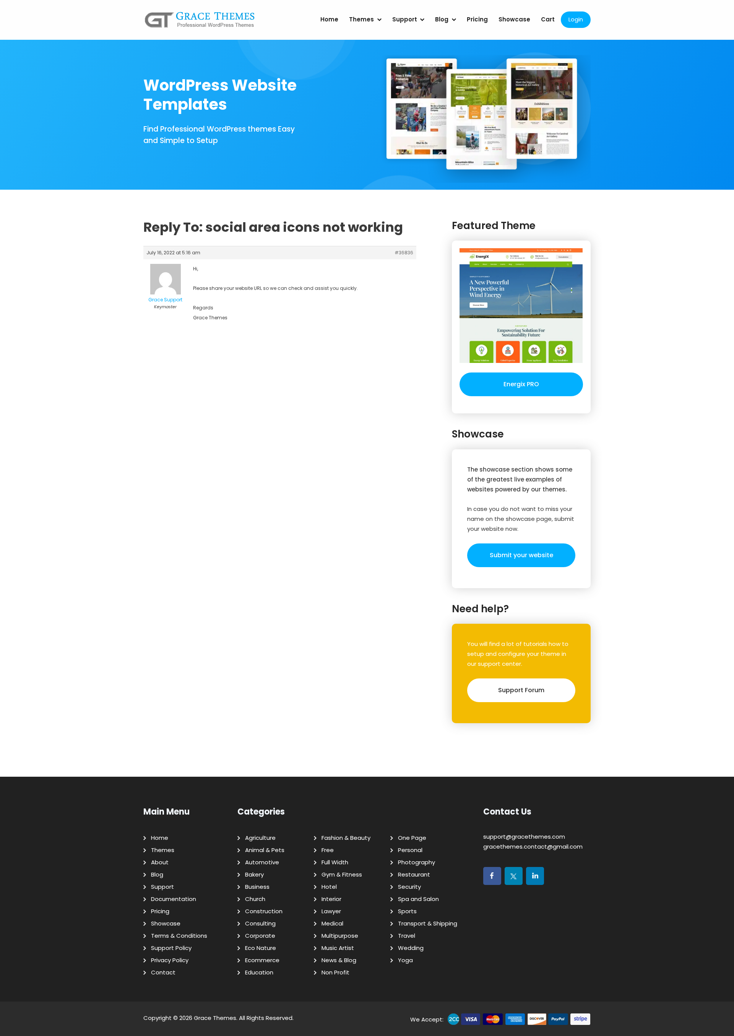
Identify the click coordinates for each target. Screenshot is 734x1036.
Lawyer (331, 911)
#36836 (404, 252)
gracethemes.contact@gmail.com (533, 846)
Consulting (260, 923)
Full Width (335, 862)
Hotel (329, 887)
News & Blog (339, 960)
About (160, 862)
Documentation (173, 899)
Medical (332, 923)
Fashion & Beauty (346, 838)
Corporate (260, 936)
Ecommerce (262, 960)
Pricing (477, 19)
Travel (406, 936)
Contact (163, 972)
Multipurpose (340, 936)
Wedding (411, 948)
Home (329, 19)
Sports (407, 911)
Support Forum (521, 690)
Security (409, 887)
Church (255, 899)
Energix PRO (521, 384)
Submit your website (521, 555)
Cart (548, 19)
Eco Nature (260, 948)
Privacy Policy (169, 960)
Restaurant (414, 874)
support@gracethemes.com (524, 837)
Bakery (254, 874)
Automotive (262, 862)
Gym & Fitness (342, 874)
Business (257, 887)
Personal (410, 850)
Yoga (405, 960)
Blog (441, 19)
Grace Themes (215, 1018)
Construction (264, 911)
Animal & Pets (264, 850)
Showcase (514, 19)
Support (404, 19)
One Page (412, 838)
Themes (361, 19)
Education (259, 972)
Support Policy (171, 948)
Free (328, 850)
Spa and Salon (418, 899)
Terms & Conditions (179, 936)
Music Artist (338, 948)
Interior (331, 899)
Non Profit (335, 972)
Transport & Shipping (427, 923)
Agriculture (260, 838)
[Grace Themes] (200, 23)
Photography (416, 862)
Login (575, 19)
